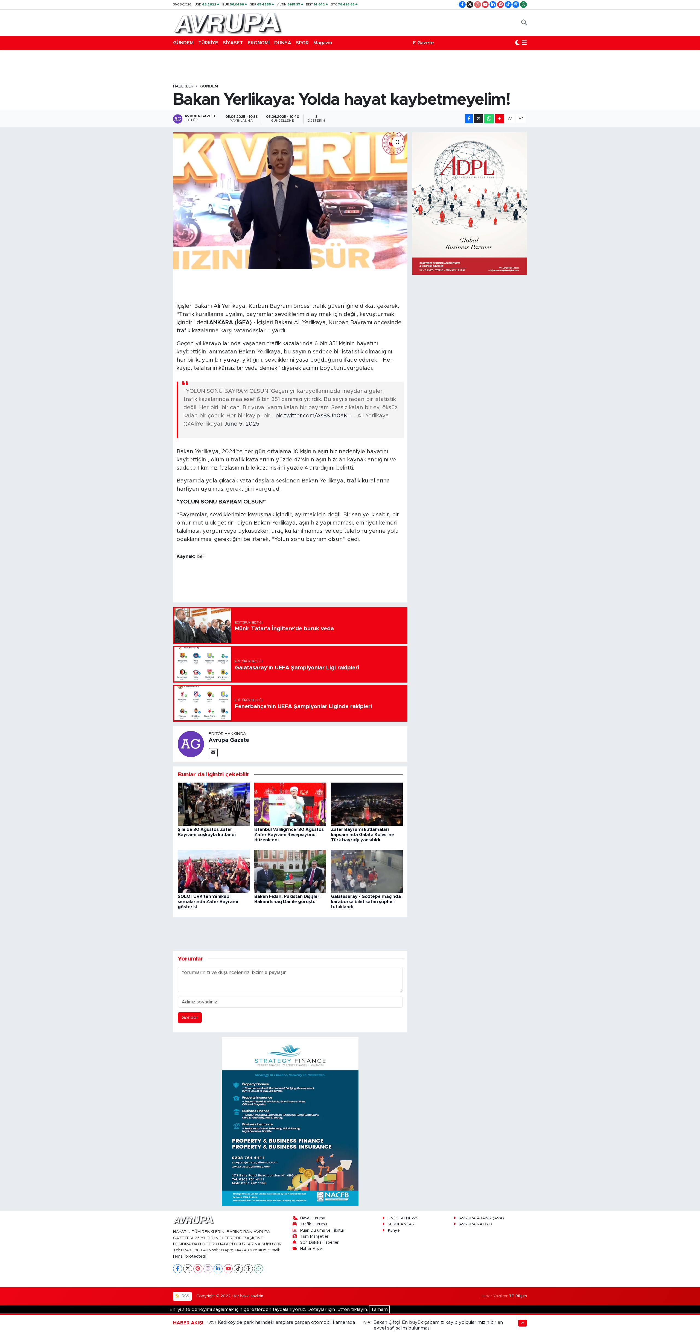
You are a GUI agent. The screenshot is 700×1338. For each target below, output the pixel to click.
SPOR (302, 42)
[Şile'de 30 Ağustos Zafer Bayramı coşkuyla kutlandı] (214, 804)
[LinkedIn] (218, 1268)
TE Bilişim (518, 1296)
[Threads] (248, 1268)
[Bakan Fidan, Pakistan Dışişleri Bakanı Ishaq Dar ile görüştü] (290, 871)
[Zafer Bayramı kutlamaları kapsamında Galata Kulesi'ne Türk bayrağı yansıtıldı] (367, 804)
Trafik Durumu (313, 1224)
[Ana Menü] (524, 42)
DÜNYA (282, 42)
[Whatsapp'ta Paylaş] (489, 118)
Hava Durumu (312, 1218)
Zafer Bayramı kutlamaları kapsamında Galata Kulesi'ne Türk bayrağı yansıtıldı (362, 834)
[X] (187, 1268)
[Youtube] (228, 1268)
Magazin (322, 42)
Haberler (183, 86)
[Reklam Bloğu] (290, 1121)
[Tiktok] (238, 1268)
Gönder (190, 1017)
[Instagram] (207, 1268)
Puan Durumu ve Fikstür (322, 1230)
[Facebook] (177, 1268)
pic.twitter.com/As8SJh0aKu (313, 415)
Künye (394, 1230)
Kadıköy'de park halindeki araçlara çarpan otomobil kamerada (286, 1322)
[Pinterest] (197, 1268)
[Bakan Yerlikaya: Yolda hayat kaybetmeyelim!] (290, 200)
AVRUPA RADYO (475, 1224)
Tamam (379, 1309)
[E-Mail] (213, 752)
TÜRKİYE (208, 42)
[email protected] (189, 1256)
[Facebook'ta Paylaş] (469, 118)
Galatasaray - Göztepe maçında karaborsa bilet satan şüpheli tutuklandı (366, 901)
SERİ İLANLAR (401, 1224)
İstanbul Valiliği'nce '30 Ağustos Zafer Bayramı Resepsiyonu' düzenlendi (289, 834)
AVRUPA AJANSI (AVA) (481, 1218)
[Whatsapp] (258, 1268)
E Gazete (423, 42)
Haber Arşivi (311, 1249)
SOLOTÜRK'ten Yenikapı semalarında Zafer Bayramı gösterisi (208, 901)
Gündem (209, 86)
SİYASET (233, 42)
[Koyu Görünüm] (517, 42)
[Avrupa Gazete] (227, 22)
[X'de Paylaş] (478, 118)
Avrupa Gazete (229, 740)
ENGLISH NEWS (403, 1218)
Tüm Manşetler (314, 1236)
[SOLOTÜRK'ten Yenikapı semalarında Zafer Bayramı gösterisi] (214, 871)
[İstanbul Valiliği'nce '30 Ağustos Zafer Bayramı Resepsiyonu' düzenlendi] (290, 804)
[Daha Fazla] (499, 118)
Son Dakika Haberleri (319, 1242)
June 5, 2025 (241, 424)
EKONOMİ (259, 42)
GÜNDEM (183, 42)
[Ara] (524, 22)
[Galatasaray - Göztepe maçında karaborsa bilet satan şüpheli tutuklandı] (367, 871)
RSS (184, 1296)
